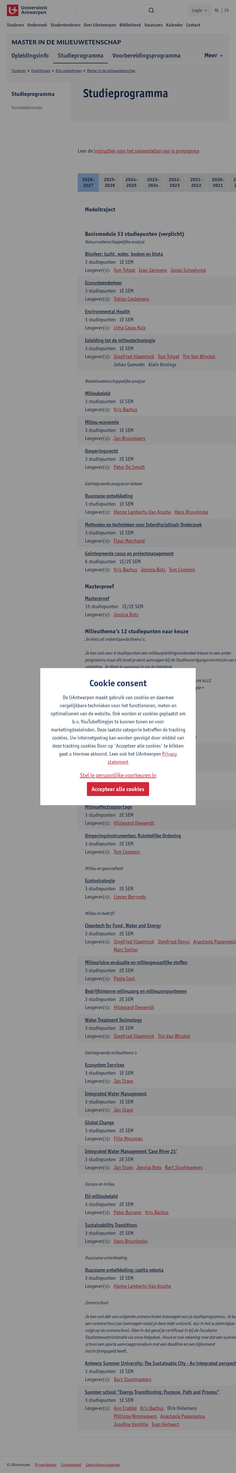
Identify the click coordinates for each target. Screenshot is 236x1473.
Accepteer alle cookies (118, 789)
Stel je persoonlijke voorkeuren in (118, 775)
